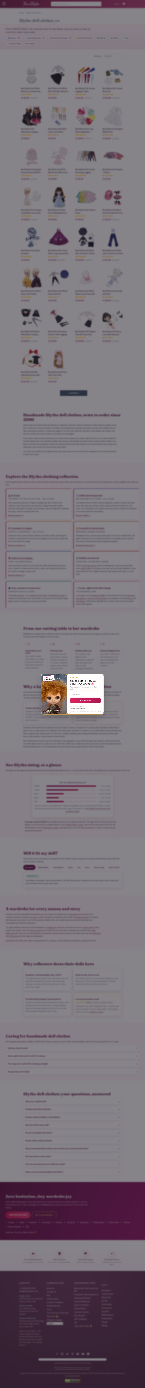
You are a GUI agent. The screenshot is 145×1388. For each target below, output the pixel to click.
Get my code (85, 700)
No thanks (98, 711)
